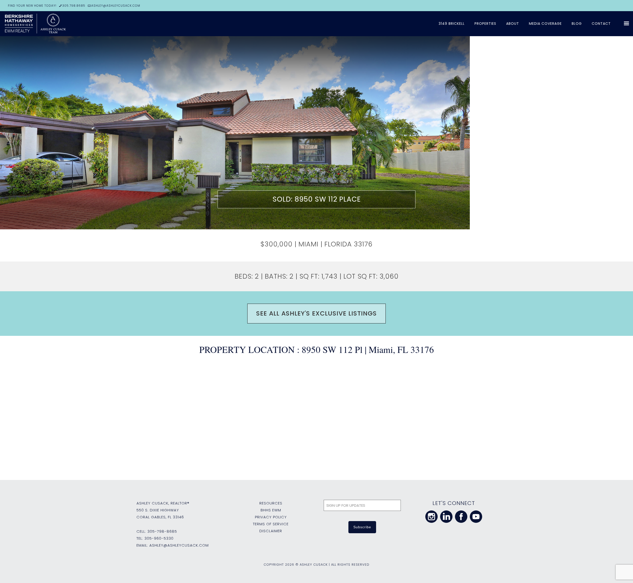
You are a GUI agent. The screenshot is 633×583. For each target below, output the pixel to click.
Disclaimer (270, 530)
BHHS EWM (271, 510)
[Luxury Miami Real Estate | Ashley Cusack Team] (64, 23)
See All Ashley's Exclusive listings (316, 313)
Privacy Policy (271, 517)
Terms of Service (271, 524)
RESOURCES (270, 503)
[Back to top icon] (609, 573)
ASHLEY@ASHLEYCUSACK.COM (115, 5)
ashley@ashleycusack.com (179, 545)
